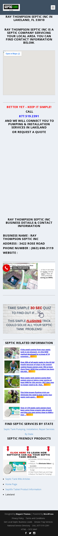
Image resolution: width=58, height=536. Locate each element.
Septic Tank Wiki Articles (17, 478)
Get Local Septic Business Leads (18, 522)
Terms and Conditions (35, 518)
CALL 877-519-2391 (40, 525)
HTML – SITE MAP (29, 529)
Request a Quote (32, 132)
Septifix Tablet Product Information (23, 489)
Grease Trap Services (43, 522)
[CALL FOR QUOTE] (6, 268)
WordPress (48, 514)
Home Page (11, 484)
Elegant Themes (23, 514)
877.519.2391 (29, 116)
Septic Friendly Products (29, 438)
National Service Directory (18, 525)
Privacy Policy (18, 518)
